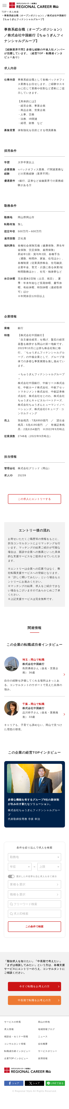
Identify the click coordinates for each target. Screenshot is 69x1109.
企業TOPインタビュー (16, 1058)
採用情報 (43, 1058)
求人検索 (14, 12)
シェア (15, 1083)
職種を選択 (18, 894)
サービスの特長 (12, 1022)
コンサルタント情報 (15, 1044)
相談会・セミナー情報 (16, 1036)
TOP (4, 12)
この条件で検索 (34, 926)
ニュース (43, 1036)
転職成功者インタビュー (17, 1051)
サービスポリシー (47, 1051)
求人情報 (9, 1029)
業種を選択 (18, 884)
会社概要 (43, 1044)
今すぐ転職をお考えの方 (34, 986)
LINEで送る (57, 1083)
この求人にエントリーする (34, 498)
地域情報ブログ (46, 1029)
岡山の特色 (44, 1022)
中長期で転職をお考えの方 (34, 1000)
